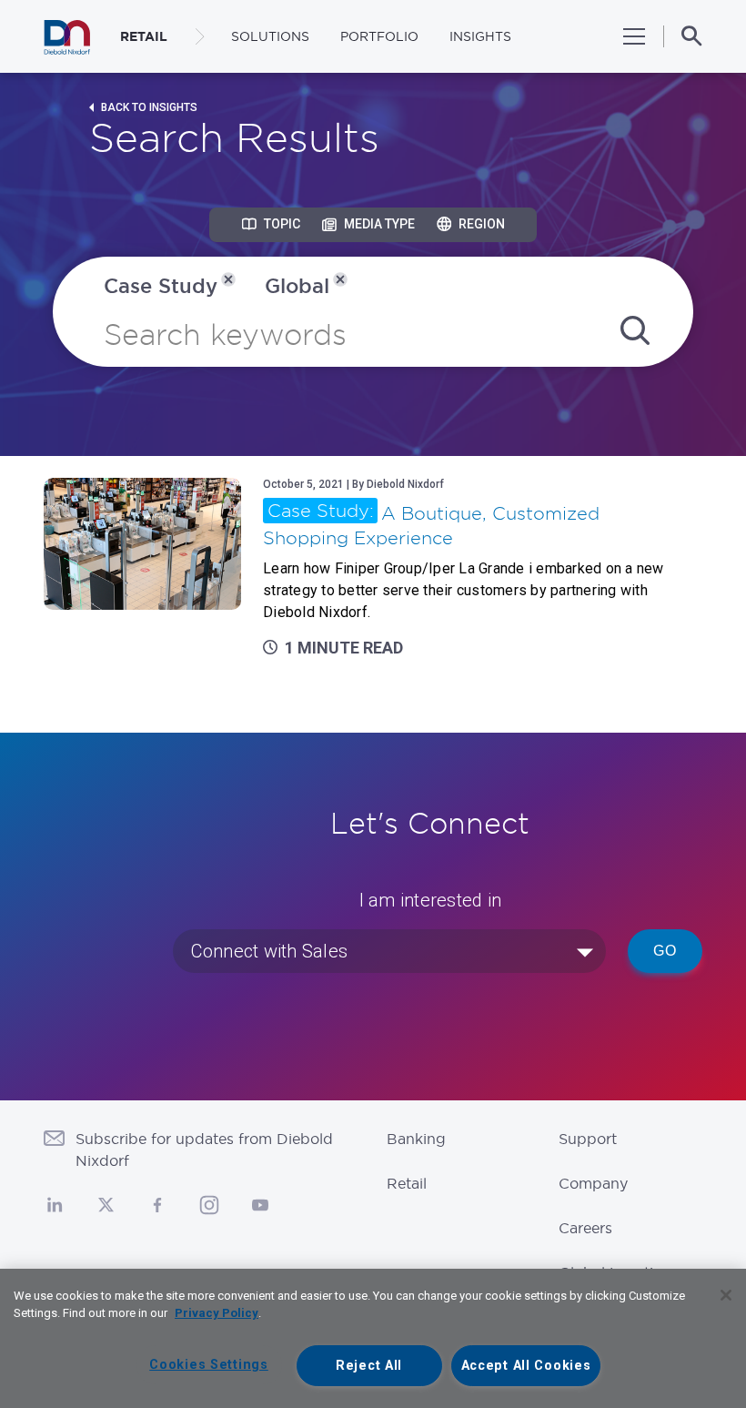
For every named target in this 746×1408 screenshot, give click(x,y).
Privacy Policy (216, 1313)
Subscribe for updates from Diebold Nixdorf (204, 1149)
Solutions (270, 36)
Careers (585, 1228)
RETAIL (143, 36)
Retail (407, 1183)
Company (593, 1183)
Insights (480, 36)
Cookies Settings (208, 1365)
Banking (416, 1138)
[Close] (726, 1295)
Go (665, 950)
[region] (373, 1338)
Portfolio (379, 36)
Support (588, 1138)
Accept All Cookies (526, 1365)
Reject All (369, 1365)
